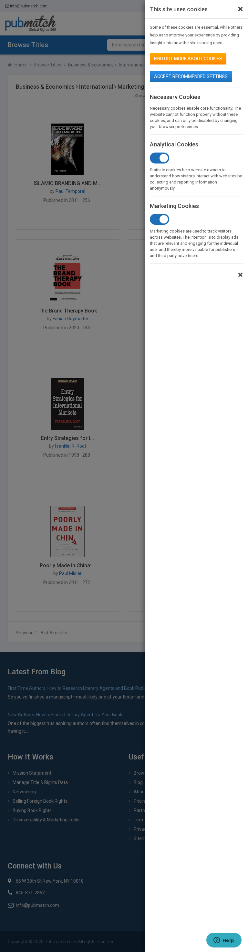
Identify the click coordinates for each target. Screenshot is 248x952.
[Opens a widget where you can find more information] (224, 941)
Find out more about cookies (188, 58)
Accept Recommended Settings (191, 76)
